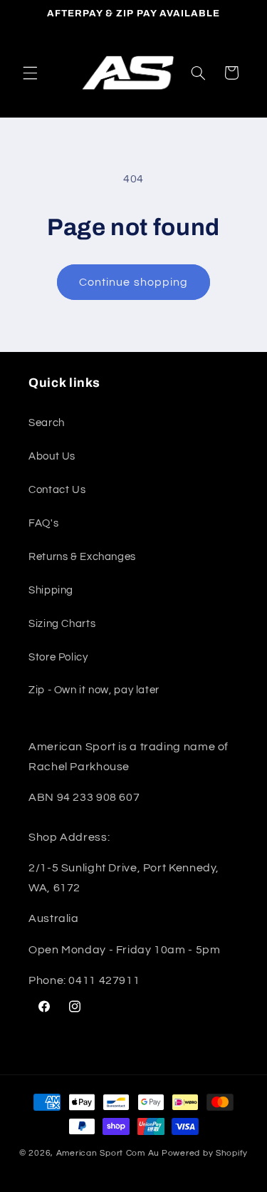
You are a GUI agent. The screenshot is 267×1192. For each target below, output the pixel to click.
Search (46, 423)
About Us (51, 456)
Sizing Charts (61, 623)
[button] (30, 72)
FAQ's (43, 523)
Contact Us (56, 489)
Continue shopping (133, 282)
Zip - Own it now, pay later (93, 690)
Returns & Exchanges (82, 556)
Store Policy (58, 657)
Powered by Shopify (205, 1153)
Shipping (50, 590)
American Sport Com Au (107, 1153)
